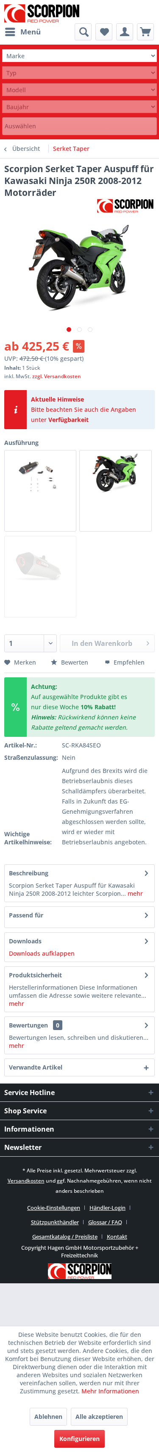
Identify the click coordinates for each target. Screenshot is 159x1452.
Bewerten (74, 662)
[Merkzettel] (103, 31)
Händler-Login (107, 1207)
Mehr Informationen (110, 1391)
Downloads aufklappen (42, 953)
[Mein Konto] (124, 31)
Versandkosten (26, 1180)
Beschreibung (28, 873)
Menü (30, 32)
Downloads (25, 941)
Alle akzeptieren (99, 1416)
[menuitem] (22, 31)
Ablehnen (48, 1416)
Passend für (26, 915)
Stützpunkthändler (55, 1222)
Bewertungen (28, 1025)
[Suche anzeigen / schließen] (83, 31)
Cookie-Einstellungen (53, 1207)
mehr (134, 893)
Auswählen (20, 126)
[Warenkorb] (145, 31)
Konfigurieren (79, 1439)
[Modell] (79, 90)
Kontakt (117, 1236)
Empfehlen (128, 662)
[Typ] (79, 73)
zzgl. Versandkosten (56, 376)
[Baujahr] (79, 107)
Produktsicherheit (35, 975)
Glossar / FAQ (105, 1222)
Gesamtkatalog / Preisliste (65, 1236)
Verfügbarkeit (68, 420)
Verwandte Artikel (35, 1067)
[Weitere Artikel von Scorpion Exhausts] (125, 205)
